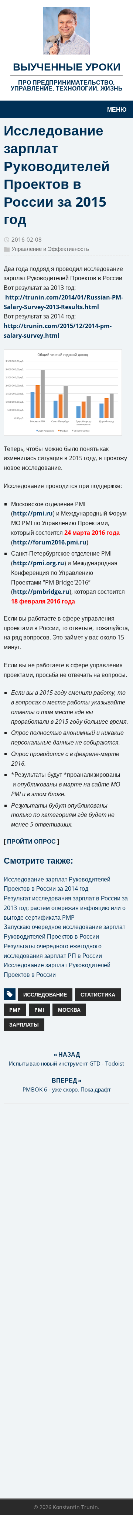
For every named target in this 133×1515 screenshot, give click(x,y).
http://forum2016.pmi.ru (49, 542)
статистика (98, 994)
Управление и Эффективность (50, 248)
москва (69, 1009)
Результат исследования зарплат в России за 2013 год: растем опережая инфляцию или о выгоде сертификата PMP (66, 908)
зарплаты (24, 1024)
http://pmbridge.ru (41, 592)
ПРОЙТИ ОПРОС (31, 841)
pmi (39, 1009)
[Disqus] (66, 1206)
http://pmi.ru (33, 513)
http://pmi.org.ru (38, 563)
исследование (45, 994)
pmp (15, 1009)
